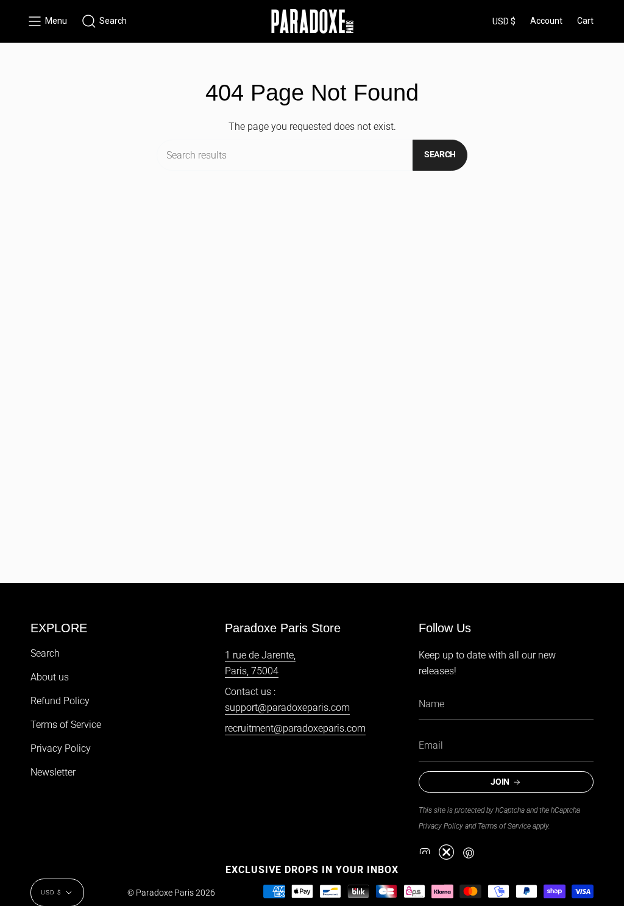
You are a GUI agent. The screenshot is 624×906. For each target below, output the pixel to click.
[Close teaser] (446, 852)
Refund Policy (60, 701)
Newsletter (53, 772)
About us (49, 677)
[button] (104, 21)
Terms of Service (65, 724)
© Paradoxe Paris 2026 (171, 892)
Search (440, 154)
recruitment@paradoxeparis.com (295, 728)
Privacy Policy (60, 748)
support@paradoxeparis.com (287, 707)
